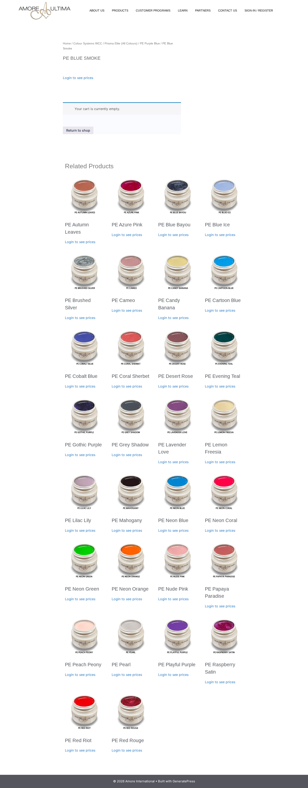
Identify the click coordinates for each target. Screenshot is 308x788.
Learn (183, 10)
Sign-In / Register (259, 10)
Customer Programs (153, 10)
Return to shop (78, 130)
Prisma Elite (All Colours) (121, 43)
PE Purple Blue (150, 43)
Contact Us (227, 10)
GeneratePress (184, 781)
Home (67, 43)
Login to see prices (78, 78)
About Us (96, 10)
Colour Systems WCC (87, 43)
